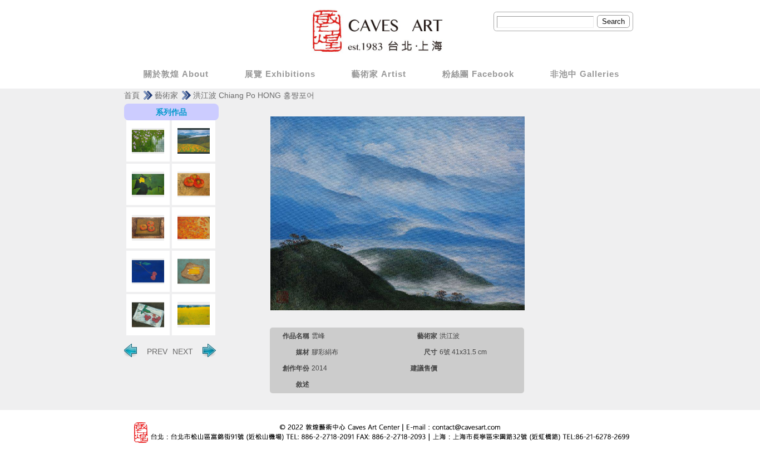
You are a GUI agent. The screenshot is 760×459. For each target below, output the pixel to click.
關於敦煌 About (176, 74)
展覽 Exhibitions (280, 74)
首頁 (132, 95)
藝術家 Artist (379, 74)
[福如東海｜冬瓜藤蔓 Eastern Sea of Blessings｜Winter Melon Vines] (148, 184)
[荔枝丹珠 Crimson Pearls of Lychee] (148, 271)
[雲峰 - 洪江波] (397, 213)
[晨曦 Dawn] (148, 141)
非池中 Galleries (584, 74)
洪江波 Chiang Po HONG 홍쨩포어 (253, 95)
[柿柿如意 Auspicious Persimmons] (148, 227)
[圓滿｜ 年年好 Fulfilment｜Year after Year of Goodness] (193, 227)
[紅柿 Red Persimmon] (193, 184)
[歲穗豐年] (193, 314)
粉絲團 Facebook (478, 74)
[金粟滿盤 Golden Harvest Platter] (193, 271)
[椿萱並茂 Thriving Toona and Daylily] (193, 141)
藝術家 (166, 95)
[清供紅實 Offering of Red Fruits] (148, 314)
